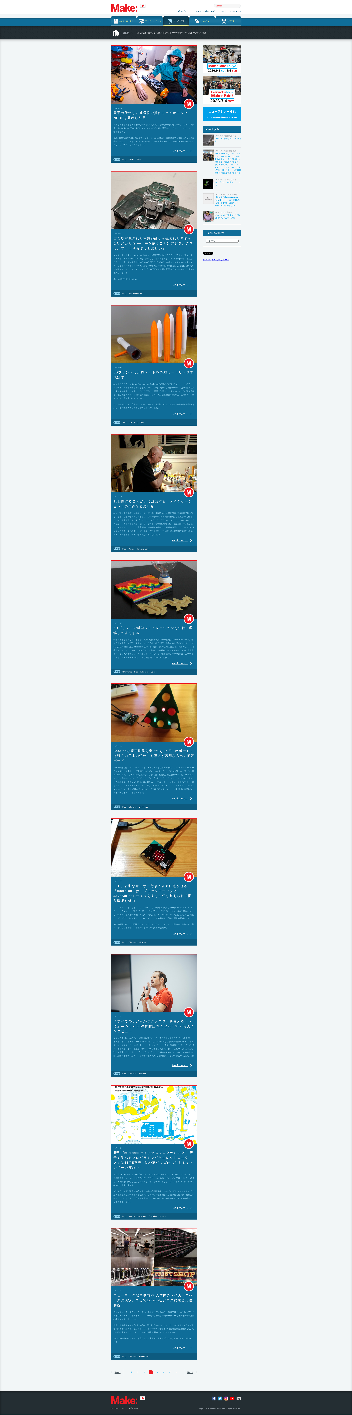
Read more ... (180, 151)
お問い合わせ (134, 1408)
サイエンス (205, 21)
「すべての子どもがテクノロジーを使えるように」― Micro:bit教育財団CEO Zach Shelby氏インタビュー (153, 1026)
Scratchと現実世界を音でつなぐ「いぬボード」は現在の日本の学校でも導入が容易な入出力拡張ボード (153, 756)
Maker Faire (143, 1356)
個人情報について (118, 1408)
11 (177, 1372)
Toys (139, 159)
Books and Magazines (137, 1216)
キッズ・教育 (178, 21)
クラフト (231, 21)
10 (170, 1372)
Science (154, 672)
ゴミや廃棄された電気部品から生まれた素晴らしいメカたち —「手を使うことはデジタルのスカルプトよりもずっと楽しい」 (153, 243)
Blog (124, 159)
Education (144, 672)
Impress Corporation (231, 11)
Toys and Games (135, 293)
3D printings (127, 422)
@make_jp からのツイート (216, 259)
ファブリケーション (153, 21)
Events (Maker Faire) (205, 11)
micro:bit (142, 942)
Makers (131, 159)
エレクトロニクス (126, 21)
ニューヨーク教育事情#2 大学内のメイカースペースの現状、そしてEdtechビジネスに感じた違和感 (153, 1300)
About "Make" (184, 11)
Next (190, 1372)
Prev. (118, 1372)
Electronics (143, 807)
